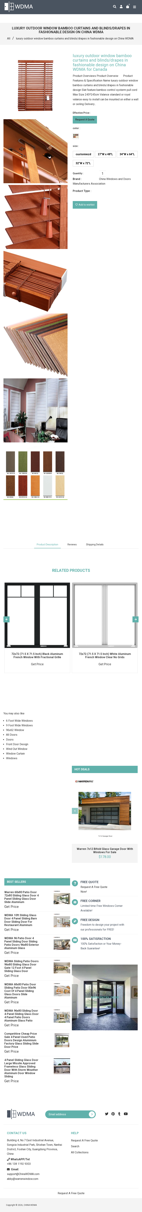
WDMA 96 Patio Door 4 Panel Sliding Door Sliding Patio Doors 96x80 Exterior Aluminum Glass (21, 943)
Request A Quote (84, 119)
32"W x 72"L (83, 163)
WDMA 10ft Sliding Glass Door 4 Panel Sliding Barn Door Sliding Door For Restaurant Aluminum (20, 920)
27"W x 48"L (105, 154)
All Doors (11, 734)
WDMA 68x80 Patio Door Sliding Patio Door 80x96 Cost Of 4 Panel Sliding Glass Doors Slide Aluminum (20, 991)
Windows (11, 758)
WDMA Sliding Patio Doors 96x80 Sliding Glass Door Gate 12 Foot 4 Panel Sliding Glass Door (21, 966)
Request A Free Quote (84, 1140)
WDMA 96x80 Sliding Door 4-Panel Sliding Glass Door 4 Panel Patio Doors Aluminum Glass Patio (21, 1015)
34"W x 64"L (127, 154)
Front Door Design (17, 744)
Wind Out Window (16, 749)
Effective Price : (82, 112)
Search (75, 1146)
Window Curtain (15, 753)
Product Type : (82, 191)
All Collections (79, 1152)
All (8, 38)
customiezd (83, 154)
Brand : (77, 179)
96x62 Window (15, 730)
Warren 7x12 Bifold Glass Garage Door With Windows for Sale (105, 850)
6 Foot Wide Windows (19, 720)
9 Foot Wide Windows (19, 725)
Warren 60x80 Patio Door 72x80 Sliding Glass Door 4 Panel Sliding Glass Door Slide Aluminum (21, 897)
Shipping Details (95, 544)
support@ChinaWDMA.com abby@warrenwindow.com (23, 1174)
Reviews (72, 544)
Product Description (47, 544)
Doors (10, 739)
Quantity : (78, 173)
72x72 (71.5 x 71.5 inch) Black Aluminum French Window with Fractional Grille (37, 655)
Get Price (11, 907)
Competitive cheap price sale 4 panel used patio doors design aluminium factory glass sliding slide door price (21, 1040)
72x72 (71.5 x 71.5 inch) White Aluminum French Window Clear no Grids (105, 655)
